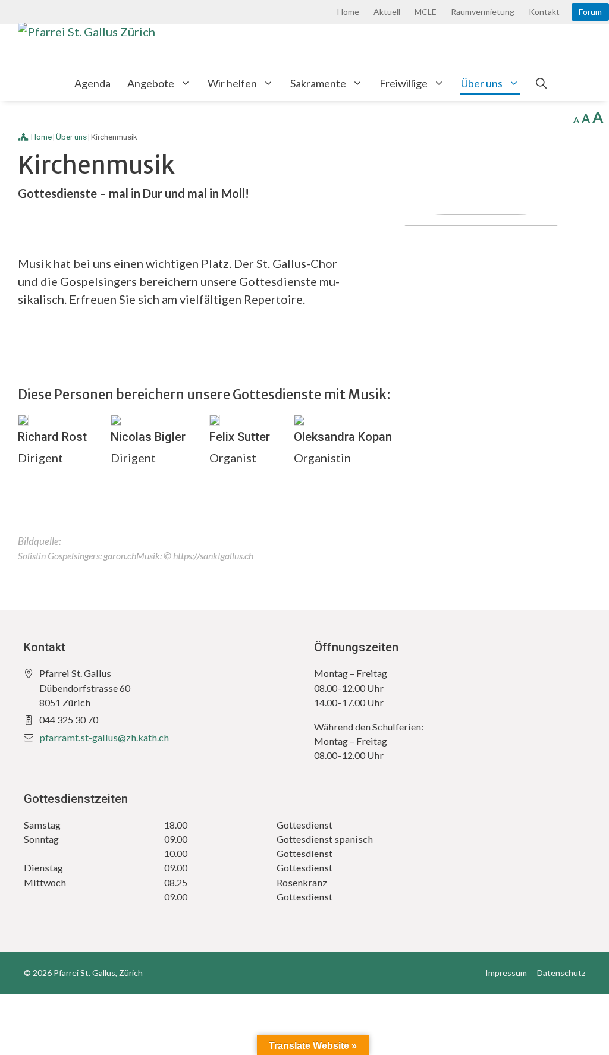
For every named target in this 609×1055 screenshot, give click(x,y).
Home (348, 12)
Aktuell (386, 12)
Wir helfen (232, 83)
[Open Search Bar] (541, 83)
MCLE (426, 12)
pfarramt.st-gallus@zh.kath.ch (104, 737)
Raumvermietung (482, 12)
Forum (590, 12)
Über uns (482, 83)
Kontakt (544, 12)
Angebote (150, 83)
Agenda (92, 83)
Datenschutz (561, 973)
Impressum (506, 973)
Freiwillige (403, 83)
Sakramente (318, 83)
